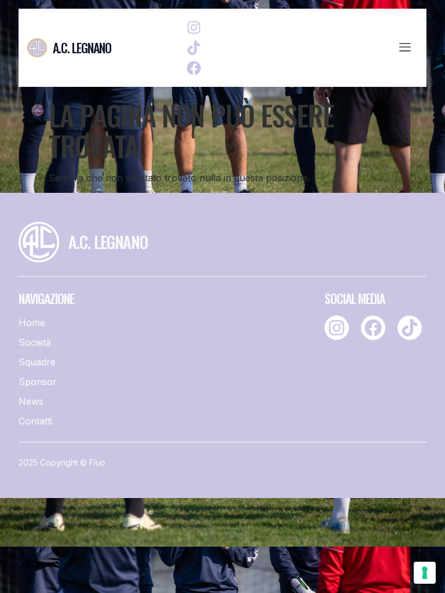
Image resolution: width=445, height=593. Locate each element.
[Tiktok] (194, 48)
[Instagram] (194, 27)
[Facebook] (194, 68)
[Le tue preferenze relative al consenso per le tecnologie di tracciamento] (425, 573)
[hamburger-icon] (405, 48)
